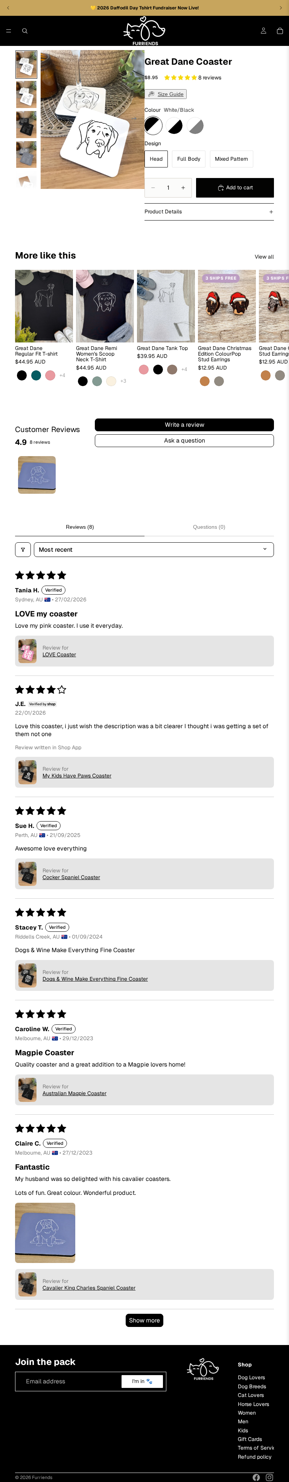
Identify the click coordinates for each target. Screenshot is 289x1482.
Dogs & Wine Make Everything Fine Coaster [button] (95, 978)
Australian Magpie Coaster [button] (74, 1093)
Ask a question (184, 440)
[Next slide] (136, 119)
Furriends (42, 1477)
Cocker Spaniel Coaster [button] (71, 877)
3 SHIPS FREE (220, 278)
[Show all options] (62, 375)
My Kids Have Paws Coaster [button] (77, 775)
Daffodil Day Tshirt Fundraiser (144, 8)
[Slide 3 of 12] (26, 124)
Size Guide (171, 94)
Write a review (184, 425)
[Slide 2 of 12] (26, 94)
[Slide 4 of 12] (26, 154)
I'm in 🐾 (142, 1381)
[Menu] (8, 31)
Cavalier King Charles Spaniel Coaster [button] (89, 1287)
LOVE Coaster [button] (59, 654)
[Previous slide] (49, 119)
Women (247, 1412)
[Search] (25, 31)
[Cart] (280, 31)
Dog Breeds (252, 1386)
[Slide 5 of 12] (26, 184)
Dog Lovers (251, 1377)
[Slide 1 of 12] (26, 64)
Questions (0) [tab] (209, 527)
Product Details (163, 211)
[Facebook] (256, 1477)
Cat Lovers (251, 1395)
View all (264, 256)
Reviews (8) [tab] (80, 527)
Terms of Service (258, 1448)
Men (243, 1421)
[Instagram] (269, 1477)
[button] (181, 77)
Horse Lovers (253, 1404)
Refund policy (255, 1456)
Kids (243, 1430)
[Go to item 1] (37, 475)
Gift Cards (250, 1439)
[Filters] (23, 549)
